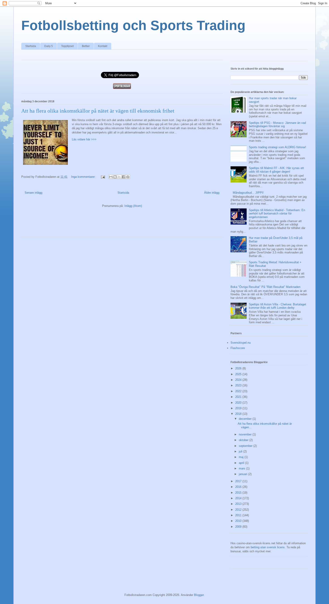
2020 (238, 402)
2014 (238, 498)
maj (241, 457)
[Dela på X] (119, 177)
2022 (238, 391)
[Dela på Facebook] (123, 177)
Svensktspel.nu (241, 342)
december (245, 418)
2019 (238, 408)
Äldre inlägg (211, 192)
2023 (238, 385)
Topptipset (67, 46)
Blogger (199, 595)
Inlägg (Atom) (133, 206)
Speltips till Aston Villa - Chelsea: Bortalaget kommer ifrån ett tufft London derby (277, 306)
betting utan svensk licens (268, 547)
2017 (238, 481)
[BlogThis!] (115, 177)
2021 (238, 396)
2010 (238, 521)
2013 (238, 503)
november (245, 434)
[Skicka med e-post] (111, 177)
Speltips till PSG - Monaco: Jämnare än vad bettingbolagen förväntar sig (277, 124)
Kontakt (102, 46)
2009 (238, 526)
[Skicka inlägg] (102, 176)
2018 (238, 414)
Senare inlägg (33, 192)
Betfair (86, 46)
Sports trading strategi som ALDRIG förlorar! (277, 147)
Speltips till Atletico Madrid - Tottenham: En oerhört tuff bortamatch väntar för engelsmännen (277, 213)
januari (243, 474)
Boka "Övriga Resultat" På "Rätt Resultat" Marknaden (265, 287)
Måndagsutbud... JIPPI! (248, 192)
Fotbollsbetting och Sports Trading (133, 25)
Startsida (30, 46)
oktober (244, 440)
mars (242, 468)
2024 (238, 379)
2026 (238, 368)
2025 (238, 374)
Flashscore (238, 348)
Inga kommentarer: (83, 176)
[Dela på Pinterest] (128, 177)
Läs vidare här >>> (84, 139)
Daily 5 (48, 46)
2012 (238, 509)
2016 (238, 486)
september (246, 446)
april (242, 463)
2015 (238, 492)
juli (241, 451)
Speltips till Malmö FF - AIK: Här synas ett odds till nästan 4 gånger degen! (276, 169)
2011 (238, 515)
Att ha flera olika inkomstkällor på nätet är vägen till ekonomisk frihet (97, 111)
